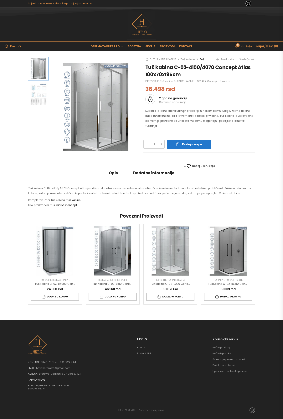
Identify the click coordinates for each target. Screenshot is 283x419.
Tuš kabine (187, 59)
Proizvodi (167, 46)
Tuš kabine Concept (63, 205)
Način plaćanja (222, 347)
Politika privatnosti (224, 365)
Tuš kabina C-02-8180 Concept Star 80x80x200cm (126, 284)
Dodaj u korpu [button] (57, 296)
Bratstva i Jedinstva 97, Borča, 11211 (60, 374)
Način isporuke (222, 353)
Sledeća (246, 59)
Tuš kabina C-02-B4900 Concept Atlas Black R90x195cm (72, 284)
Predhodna (226, 59)
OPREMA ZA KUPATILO (105, 46)
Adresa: (33, 374)
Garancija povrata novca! (229, 359)
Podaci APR (144, 353)
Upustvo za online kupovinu (230, 371)
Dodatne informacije (153, 173)
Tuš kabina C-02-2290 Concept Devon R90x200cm (184, 284)
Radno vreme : (37, 379)
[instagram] (248, 3)
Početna (134, 46)
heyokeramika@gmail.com (53, 368)
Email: (31, 368)
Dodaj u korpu (192, 144)
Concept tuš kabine (218, 81)
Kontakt (186, 46)
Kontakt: (34, 362)
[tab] (113, 173)
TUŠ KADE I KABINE (164, 59)
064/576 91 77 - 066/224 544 (58, 362)
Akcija (150, 46)
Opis (113, 173)
